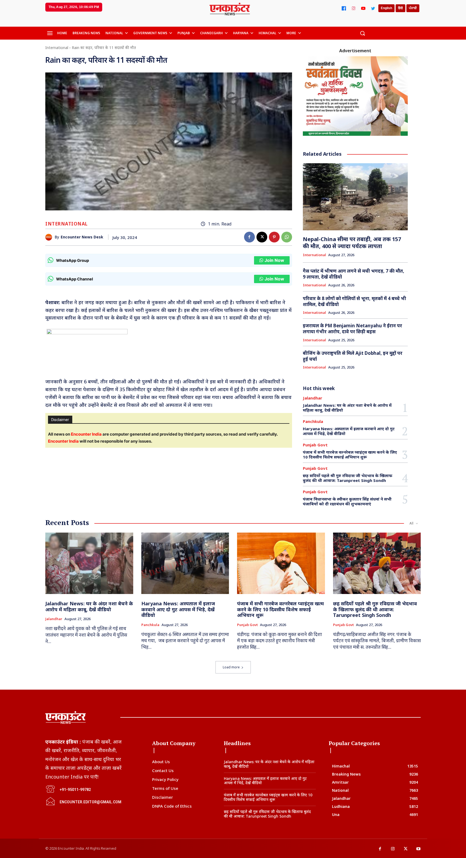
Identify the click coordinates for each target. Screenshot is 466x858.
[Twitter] (373, 8)
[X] (261, 237)
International (56, 47)
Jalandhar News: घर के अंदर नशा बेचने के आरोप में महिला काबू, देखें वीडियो (347, 407)
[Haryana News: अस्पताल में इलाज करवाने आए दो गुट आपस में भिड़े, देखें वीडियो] (185, 563)
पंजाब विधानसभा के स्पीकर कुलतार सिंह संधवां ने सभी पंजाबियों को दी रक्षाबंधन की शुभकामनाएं (347, 501)
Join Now (274, 260)
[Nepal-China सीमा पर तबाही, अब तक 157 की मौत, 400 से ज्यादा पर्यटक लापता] (355, 196)
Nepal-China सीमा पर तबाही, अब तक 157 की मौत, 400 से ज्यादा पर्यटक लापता (352, 242)
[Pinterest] (274, 237)
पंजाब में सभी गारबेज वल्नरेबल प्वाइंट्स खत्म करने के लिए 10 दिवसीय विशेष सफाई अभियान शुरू (350, 454)
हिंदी (400, 8)
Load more (231, 667)
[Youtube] (418, 849)
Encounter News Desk (82, 237)
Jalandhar (312, 398)
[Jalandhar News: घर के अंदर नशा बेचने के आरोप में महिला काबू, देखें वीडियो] (89, 563)
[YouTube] (363, 8)
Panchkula (313, 421)
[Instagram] (353, 8)
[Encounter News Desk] (50, 237)
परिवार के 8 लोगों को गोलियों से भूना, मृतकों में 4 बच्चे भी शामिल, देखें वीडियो (354, 301)
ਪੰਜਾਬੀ (413, 8)
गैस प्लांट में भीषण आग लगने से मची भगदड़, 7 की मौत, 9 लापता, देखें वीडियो (353, 274)
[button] (362, 33)
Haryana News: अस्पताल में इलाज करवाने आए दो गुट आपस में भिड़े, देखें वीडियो (349, 431)
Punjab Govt (315, 445)
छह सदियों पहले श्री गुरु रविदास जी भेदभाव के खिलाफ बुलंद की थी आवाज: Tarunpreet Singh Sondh (347, 478)
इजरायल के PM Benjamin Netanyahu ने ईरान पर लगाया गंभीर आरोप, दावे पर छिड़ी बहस (352, 328)
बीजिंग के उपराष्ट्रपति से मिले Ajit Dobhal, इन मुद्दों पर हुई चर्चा (352, 356)
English (386, 8)
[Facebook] (344, 8)
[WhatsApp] (286, 237)
